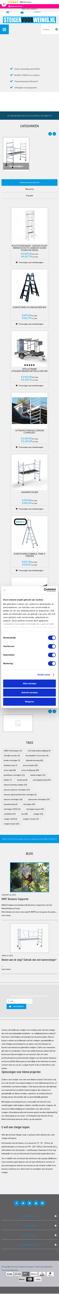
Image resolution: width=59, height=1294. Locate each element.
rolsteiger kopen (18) (35, 809)
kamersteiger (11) (37, 775)
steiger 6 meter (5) (31, 819)
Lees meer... (7, 915)
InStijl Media (13, 1270)
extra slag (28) (10, 770)
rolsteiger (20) (29, 804)
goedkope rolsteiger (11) (14, 775)
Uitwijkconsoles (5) (12, 755)
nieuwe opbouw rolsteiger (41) (17, 789)
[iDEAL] (17, 1274)
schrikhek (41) (10, 814)
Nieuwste (29, 189)
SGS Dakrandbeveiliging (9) (39, 750)
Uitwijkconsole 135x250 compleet (29, 431)
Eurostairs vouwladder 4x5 (29, 307)
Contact (37, 11)
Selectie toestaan (29, 692)
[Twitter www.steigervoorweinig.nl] (23, 1203)
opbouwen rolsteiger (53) (39, 799)
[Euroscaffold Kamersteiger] (29, 472)
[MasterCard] (29, 1279)
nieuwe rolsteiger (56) (13, 799)
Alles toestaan (29, 683)
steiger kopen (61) (11, 823)
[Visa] (38, 1279)
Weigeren (29, 701)
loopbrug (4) (22, 780)
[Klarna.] (22, 1279)
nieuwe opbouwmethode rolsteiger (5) (20, 794)
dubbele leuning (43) (34, 760)
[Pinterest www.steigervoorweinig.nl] (29, 1203)
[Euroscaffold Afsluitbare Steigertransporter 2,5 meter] (29, 349)
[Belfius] (34, 1274)
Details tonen (43, 674)
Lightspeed (48, 1267)
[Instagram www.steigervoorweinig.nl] (42, 1203)
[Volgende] (54, 134)
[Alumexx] (18, 723)
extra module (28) (30, 765)
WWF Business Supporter (15, 899)
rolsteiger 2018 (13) (12, 809)
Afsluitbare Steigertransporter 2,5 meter (29, 370)
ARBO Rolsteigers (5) (13, 750)
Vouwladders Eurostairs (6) (36, 755)
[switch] (52, 646)
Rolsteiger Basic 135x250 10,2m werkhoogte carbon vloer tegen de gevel (29, 248)
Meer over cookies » (30, 9)
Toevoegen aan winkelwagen (30, 262)
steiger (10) (38, 814)
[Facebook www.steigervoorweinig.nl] (16, 1203)
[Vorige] (50, 134)
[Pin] (26, 1274)
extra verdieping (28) (30, 770)
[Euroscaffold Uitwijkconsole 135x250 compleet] (29, 410)
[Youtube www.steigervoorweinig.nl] (36, 1203)
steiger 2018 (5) (10, 819)
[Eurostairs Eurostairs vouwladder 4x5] (29, 287)
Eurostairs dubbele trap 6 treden (29, 555)
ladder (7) (8, 780)
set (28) (24, 814)
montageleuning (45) (42, 780)
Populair (29, 195)
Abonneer (18, 1006)
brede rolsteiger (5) (12, 760)
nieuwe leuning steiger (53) (15, 784)
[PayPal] (50, 1274)
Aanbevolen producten (29, 182)
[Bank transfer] (9, 1274)
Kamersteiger (29, 492)
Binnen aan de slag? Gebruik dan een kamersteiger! (29, 959)
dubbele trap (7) (10, 765)
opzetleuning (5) (11, 804)
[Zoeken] (57, 29)
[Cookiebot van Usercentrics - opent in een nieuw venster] (44, 590)
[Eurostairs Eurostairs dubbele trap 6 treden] (29, 534)
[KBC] (42, 1274)
